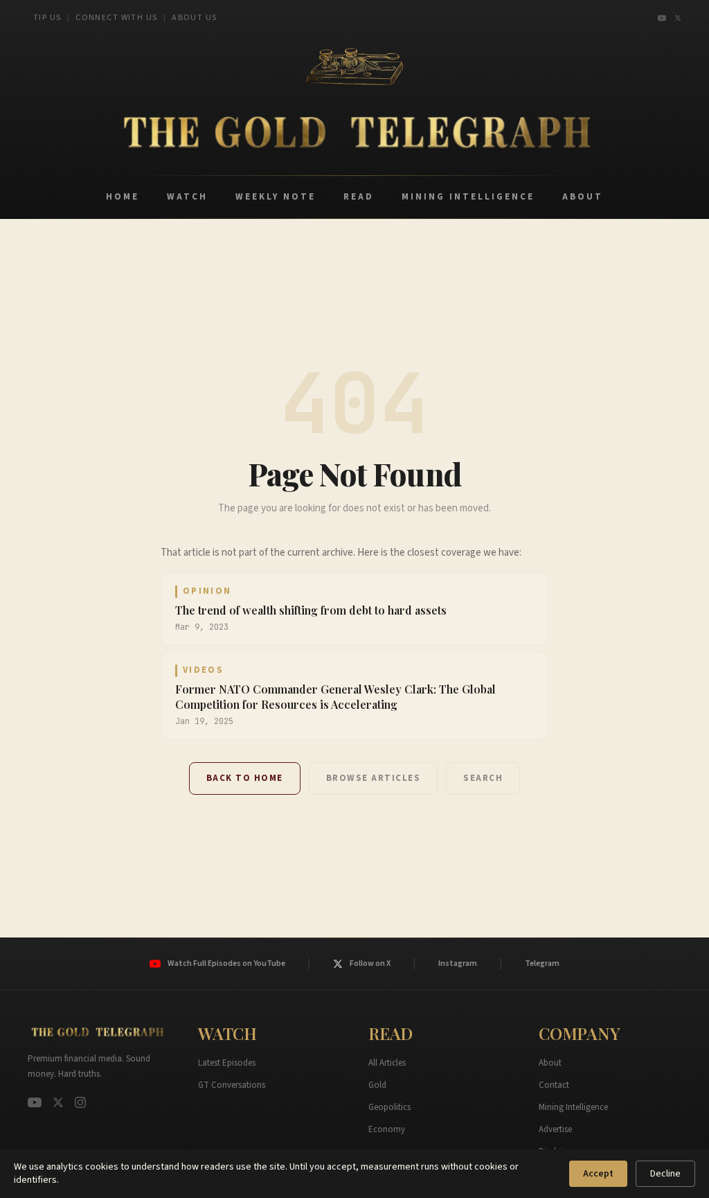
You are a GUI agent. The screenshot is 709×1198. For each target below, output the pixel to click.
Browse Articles (373, 778)
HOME (122, 197)
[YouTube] (662, 18)
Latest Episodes (226, 1063)
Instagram (457, 963)
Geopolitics (389, 1107)
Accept (598, 1174)
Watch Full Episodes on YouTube (226, 963)
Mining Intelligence (573, 1107)
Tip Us (47, 18)
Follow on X (370, 963)
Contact (554, 1085)
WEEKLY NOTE (275, 197)
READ (358, 197)
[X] (677, 18)
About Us (194, 18)
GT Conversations (231, 1085)
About (550, 1063)
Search (483, 778)
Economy (386, 1129)
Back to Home (244, 778)
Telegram (542, 963)
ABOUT (582, 197)
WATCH (187, 197)
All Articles (387, 1063)
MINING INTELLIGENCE (468, 197)
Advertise (555, 1129)
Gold (377, 1085)
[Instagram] (80, 1102)
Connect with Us (116, 18)
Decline (665, 1174)
